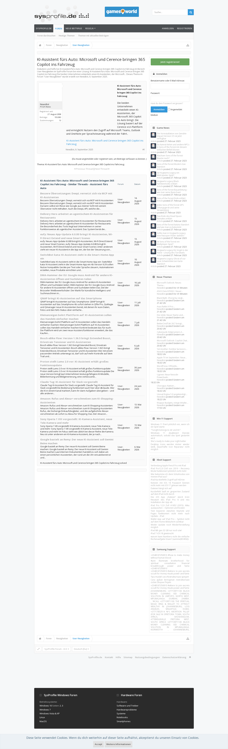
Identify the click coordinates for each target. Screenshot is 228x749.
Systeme (121, 713)
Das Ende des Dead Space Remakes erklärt (169, 217)
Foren (58, 28)
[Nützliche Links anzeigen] (188, 45)
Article (154, 141)
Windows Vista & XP (50, 713)
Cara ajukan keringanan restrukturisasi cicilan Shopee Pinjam (170, 581)
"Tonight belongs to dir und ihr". (166, 430)
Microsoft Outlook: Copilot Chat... (172, 340)
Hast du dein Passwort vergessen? (167, 103)
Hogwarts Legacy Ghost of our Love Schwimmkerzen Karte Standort (171, 261)
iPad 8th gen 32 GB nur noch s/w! (166, 530)
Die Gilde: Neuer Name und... (170, 315)
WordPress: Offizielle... (167, 366)
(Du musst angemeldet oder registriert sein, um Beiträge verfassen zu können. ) (109, 158)
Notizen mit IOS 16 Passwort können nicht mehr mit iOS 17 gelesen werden (170, 484)
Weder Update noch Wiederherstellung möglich (170, 526)
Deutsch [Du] (80, 648)
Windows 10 (46, 705)
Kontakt (109, 657)
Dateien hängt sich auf (161, 488)
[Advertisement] (91, 105)
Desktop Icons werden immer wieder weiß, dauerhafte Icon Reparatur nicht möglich (170, 447)
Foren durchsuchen (46, 35)
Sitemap (128, 657)
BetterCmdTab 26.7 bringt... (170, 323)
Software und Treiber (127, 705)
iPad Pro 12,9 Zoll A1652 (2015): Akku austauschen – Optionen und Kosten (170, 506)
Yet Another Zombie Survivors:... (172, 349)
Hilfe (118, 657)
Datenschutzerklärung (174, 657)
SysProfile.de (44, 28)
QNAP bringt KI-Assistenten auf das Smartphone (71, 298)
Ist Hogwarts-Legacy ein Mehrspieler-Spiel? (168, 174)
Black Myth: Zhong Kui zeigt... (170, 298)
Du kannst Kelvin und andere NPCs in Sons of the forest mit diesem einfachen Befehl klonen (173, 147)
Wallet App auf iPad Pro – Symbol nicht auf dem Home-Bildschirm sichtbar (170, 520)
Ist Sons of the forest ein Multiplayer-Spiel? (168, 243)
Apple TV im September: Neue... (172, 357)
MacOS (43, 721)
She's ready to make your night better (168, 441)
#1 (144, 149)
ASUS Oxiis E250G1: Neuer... (170, 291)
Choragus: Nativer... (166, 385)
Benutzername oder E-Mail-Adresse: (168, 80)
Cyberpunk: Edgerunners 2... (170, 332)
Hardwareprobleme (127, 709)
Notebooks (122, 717)
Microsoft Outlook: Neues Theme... (169, 284)
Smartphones (124, 721)
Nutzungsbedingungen (147, 657)
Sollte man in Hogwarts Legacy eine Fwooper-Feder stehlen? (171, 234)
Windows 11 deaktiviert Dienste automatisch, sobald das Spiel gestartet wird (170, 436)
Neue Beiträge (74, 28)
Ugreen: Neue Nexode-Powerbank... (168, 376)
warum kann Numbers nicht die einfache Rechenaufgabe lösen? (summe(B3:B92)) (170, 537)
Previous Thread (84, 168)
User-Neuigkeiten (53, 76)
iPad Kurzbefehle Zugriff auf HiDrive (168, 479)
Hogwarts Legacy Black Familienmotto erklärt (168, 182)
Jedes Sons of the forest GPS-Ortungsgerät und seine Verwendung (170, 208)
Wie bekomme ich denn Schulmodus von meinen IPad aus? (170, 475)
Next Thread (101, 168)
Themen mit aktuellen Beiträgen (93, 35)
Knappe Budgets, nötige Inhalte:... (172, 402)
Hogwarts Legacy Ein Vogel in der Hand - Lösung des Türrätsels (172, 251)
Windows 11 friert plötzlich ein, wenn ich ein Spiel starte (170, 425)
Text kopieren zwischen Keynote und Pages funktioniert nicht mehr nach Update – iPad (170, 513)
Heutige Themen (67, 35)
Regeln (89, 28)
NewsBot (161, 287)
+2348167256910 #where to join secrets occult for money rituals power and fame (170, 572)
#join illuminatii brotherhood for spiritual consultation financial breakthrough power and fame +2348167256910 (170, 564)
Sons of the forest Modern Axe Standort (171, 165)
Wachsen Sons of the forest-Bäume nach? (170, 156)
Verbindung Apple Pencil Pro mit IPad (168, 465)
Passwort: (155, 93)
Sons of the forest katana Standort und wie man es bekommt (173, 226)
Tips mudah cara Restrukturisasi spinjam (170, 576)
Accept (98, 744)
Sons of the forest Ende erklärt (171, 198)
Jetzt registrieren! (170, 61)
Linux (42, 717)
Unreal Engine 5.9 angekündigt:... (172, 394)
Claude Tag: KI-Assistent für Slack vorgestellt (69, 382)
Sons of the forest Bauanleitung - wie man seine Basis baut (172, 191)
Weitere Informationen (118, 744)
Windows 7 (45, 709)
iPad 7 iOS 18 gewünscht (162, 533)
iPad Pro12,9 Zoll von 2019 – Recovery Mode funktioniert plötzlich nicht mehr (170, 469)
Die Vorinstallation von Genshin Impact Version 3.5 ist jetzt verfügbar (171, 136)
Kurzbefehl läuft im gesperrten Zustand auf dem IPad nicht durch (170, 492)
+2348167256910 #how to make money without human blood (170, 556)
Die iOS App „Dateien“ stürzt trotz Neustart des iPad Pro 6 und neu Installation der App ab (170, 500)
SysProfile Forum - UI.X (55, 648)
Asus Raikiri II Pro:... (166, 306)
